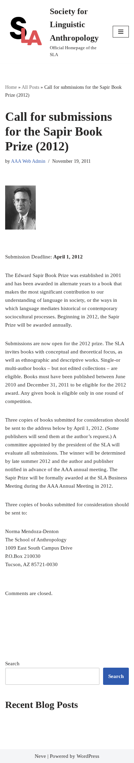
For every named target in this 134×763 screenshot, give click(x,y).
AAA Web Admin (28, 161)
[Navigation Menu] (121, 32)
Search (12, 663)
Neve (40, 756)
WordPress (88, 756)
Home (11, 87)
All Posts (30, 87)
